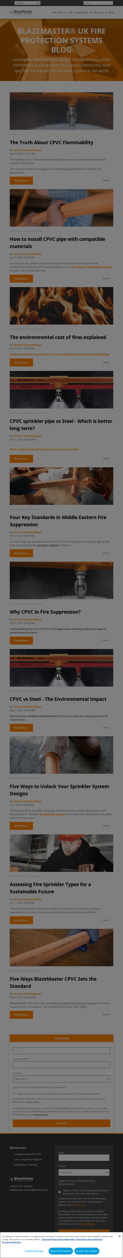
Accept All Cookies (87, 1251)
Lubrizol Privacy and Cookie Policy (58, 1239)
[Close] (119, 1236)
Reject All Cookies (60, 1251)
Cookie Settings (34, 1250)
